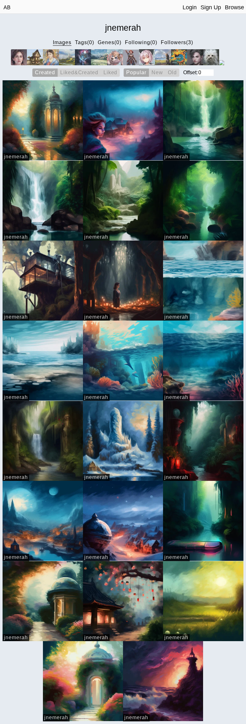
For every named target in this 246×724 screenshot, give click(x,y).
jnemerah (16, 156)
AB (7, 7)
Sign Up (211, 7)
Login (190, 7)
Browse (234, 7)
